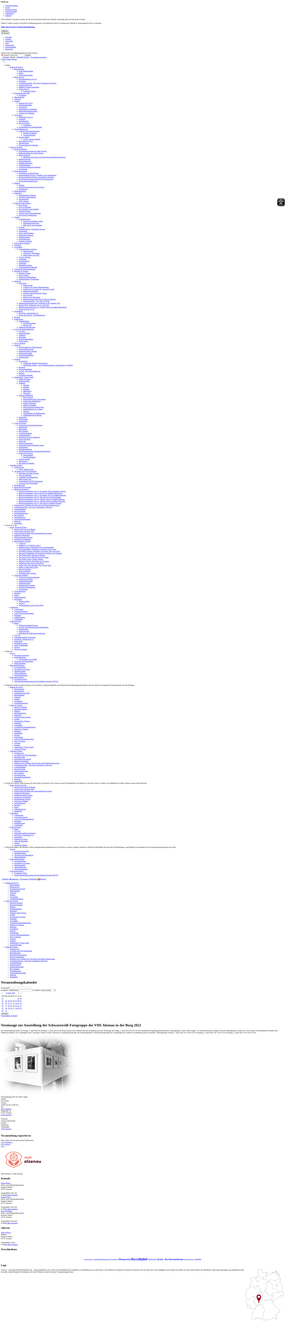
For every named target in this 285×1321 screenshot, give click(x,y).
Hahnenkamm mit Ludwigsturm (34, 399)
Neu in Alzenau (19, 343)
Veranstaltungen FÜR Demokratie (31, 481)
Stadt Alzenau (6, 1233)
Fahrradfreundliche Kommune (25, 637)
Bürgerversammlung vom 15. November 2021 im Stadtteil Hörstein (42, 495)
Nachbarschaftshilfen (26, 355)
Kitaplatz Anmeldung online (33, 221)
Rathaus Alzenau (25, 273)
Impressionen (28, 285)
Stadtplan (22, 335)
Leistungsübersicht (25, 85)
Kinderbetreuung (25, 219)
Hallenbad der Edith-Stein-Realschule (32, 633)
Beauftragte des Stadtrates (28, 109)
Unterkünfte (18, 619)
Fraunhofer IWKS (20, 679)
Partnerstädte (23, 419)
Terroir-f (26, 411)
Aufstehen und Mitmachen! (28, 477)
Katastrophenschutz (21, 513)
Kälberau (26, 389)
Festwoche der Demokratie (28, 483)
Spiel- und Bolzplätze (26, 233)
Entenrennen (23, 589)
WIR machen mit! (25, 479)
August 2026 (10, 993)
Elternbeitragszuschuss (31, 223)
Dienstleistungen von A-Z (28, 79)
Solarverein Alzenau (26, 453)
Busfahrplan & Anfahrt (27, 585)
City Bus (22, 331)
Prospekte (17, 615)
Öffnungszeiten (124, 1259)
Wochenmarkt (23, 199)
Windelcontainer (24, 237)
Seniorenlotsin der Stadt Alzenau (30, 347)
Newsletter (9, 41)
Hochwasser (23, 461)
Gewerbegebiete (20, 667)
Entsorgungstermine (26, 443)
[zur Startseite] (9, 59)
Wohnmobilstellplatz (26, 339)
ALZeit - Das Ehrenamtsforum (29, 371)
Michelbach (27, 391)
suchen (27, 55)
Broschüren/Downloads (22, 487)
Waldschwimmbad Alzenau (28, 625)
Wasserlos (26, 393)
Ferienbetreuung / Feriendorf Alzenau (32, 229)
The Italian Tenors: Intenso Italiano (31, 559)
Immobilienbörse (25, 165)
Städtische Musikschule (27, 327)
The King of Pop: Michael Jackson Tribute (34, 557)
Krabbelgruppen (24, 239)
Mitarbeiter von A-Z (26, 117)
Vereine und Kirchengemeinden (30, 213)
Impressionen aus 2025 (31, 255)
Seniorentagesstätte (25, 353)
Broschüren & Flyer (26, 141)
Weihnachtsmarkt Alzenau (23, 537)
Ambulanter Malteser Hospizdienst (35, 363)
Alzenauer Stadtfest (21, 575)
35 (2, 1008)
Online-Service (24, 89)
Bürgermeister (19, 69)
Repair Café (27, 325)
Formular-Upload (29, 91)
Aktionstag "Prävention (31, 253)
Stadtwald (22, 441)
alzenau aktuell (24, 137)
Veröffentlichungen (21, 129)
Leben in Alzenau (16, 147)
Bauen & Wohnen (20, 149)
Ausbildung (27, 125)
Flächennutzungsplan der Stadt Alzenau (33, 151)
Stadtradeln (18, 523)
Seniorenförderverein (26, 349)
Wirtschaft (8, 651)
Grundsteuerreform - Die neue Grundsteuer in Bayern (37, 83)
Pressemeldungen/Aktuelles (28, 145)
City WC (17, 635)
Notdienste (22, 263)
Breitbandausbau (20, 191)
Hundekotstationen (25, 449)
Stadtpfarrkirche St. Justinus (33, 409)
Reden (21, 73)
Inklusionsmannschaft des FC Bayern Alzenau (39, 299)
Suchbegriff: (5, 988)
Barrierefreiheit (10, 47)
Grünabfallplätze (24, 435)
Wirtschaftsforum (20, 673)
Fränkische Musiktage (22, 535)
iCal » (3, 1146)
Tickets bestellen (24, 571)
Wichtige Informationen (27, 587)
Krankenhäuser (24, 261)
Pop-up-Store (28, 295)
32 (2, 1001)
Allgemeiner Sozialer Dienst (29, 173)
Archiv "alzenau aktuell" (32, 139)
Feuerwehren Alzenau (22, 243)
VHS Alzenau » (6, 1129)
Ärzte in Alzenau (25, 257)
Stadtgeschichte (24, 381)
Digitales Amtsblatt (30, 133)
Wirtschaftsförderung (17, 665)
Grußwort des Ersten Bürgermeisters (36, 287)
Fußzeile (8, 16)
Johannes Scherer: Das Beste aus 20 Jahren (34, 561)
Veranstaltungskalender (38, 57)
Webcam (17, 521)
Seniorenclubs (24, 357)
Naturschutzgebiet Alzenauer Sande (31, 445)
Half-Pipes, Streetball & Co (24, 639)
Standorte (22, 119)
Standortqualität (19, 671)
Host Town (23, 283)
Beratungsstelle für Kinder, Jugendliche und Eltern (36, 177)
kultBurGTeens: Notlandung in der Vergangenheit (36, 547)
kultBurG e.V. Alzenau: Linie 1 (30, 545)
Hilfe (7, 43)
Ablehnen (5, 31)
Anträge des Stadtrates (26, 113)
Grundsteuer (23, 169)
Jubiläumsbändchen (26, 581)
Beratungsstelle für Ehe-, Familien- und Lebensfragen (37, 175)
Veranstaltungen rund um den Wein (31, 605)
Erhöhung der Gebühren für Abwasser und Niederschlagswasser (36, 505)
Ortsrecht (17, 99)
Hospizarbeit (23, 361)
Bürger (12, 57)
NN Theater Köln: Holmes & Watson (32, 555)
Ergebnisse (22, 95)
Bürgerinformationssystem (28, 111)
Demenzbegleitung (25, 369)
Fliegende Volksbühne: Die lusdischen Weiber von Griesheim (40, 553)
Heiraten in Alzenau (21, 271)
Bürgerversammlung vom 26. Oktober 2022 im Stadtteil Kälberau (42, 499)
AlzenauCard (19, 467)
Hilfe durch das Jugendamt (32, 225)
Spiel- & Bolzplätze (21, 645)
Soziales (17, 359)
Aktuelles (197, 1259)
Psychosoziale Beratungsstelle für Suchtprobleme (36, 179)
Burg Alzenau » (6, 1109)
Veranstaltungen (19, 591)
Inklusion (17, 281)
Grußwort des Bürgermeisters (29, 577)
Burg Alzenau (23, 275)
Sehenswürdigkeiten (26, 395)
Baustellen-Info (19, 485)
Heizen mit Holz (24, 439)
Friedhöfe (17, 245)
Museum (17, 593)
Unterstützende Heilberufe (28, 267)
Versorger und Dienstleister (23, 661)
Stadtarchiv (23, 417)
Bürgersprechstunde (26, 75)
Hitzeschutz (23, 429)
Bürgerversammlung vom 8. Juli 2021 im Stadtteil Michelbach (40, 493)
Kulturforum (23, 189)
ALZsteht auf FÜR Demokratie (25, 471)
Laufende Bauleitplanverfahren (30, 167)
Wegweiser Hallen (20, 649)
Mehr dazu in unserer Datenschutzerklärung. (18, 27)
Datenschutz (9, 45)
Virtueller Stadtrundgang (27, 197)
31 (2, 998)
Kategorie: (4, 990)
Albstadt (26, 385)
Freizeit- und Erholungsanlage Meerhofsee (34, 627)
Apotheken (22, 259)
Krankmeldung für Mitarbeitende (30, 127)
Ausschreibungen (29, 135)
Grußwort (22, 543)
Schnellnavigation (11, 6)
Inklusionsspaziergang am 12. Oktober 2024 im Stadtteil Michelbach (43, 307)
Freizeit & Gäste (11, 525)
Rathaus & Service (16, 67)
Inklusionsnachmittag (30, 291)
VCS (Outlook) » (7, 1142)
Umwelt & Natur (20, 423)
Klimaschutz (23, 427)
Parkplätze (22, 337)
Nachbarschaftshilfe (26, 375)
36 (2, 1011)
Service (12, 653)
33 (2, 1003)
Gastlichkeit (14, 607)
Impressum (9, 49)
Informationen (28, 455)
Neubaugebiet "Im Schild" (28, 659)
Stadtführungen (19, 617)
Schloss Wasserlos (29, 403)
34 (2, 1006)
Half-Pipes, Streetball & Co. (28, 313)
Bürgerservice (19, 77)
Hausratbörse (23, 447)
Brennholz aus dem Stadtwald (29, 437)
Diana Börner (5, 1183)
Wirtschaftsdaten (20, 663)
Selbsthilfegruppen (25, 265)
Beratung (22, 367)
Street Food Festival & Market (25, 529)
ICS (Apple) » (6, 1144)
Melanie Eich (5, 1197)
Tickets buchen (24, 631)
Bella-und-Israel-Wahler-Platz (33, 407)
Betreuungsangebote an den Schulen (31, 187)
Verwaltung (18, 115)
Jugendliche (18, 311)
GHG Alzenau (24, 201)
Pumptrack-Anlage (20, 643)
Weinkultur (18, 599)
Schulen (21, 185)
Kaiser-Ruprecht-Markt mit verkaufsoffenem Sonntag (33, 533)
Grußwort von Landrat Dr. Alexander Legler (38, 289)
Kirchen (17, 317)
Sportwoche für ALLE (27, 309)
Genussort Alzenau (21, 611)
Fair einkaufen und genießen (29, 209)
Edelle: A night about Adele (28, 567)
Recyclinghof (23, 431)
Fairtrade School (24, 211)
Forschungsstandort (16, 677)
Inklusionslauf (28, 251)
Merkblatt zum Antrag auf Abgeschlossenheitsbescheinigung (44, 157)
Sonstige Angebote (25, 241)
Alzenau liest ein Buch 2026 (24, 531)
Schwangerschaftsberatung (28, 181)
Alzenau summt (24, 459)
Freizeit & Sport (15, 621)
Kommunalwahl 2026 (22, 93)
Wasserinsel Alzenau (26, 235)
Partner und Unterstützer (31, 297)
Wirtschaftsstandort (21, 675)
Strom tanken (23, 341)
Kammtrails (18, 641)
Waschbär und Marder (26, 463)
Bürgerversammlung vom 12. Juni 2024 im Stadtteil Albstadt (40, 503)
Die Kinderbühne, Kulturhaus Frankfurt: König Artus (37, 549)
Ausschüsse (23, 107)
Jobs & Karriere (24, 123)
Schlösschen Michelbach (27, 277)
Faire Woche (23, 205)
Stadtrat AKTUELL (26, 103)
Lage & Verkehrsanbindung (24, 329)
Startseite (8, 37)
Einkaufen (17, 193)
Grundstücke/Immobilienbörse (25, 269)
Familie (16, 217)
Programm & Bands (26, 579)
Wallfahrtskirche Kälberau (32, 415)
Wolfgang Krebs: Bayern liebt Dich (31, 563)
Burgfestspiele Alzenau (22, 541)
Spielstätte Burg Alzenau (27, 573)
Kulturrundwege (20, 597)
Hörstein (26, 387)
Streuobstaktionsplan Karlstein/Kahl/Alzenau (34, 451)
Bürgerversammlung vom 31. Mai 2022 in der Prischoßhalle (40, 497)
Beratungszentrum (20, 171)
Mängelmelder (19, 97)
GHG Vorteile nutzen (26, 469)
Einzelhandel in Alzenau (27, 195)
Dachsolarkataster (25, 161)
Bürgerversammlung (21, 489)
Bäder (16, 623)
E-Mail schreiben (12, 1195)
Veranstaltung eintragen (9, 1016)
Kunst (16, 595)
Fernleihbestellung (29, 323)
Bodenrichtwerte (24, 159)
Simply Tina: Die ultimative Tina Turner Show (35, 565)
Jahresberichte (24, 143)
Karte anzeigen (6, 1115)
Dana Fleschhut (6, 1211)
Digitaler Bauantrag (26, 163)
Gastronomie (18, 609)
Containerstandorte (25, 433)
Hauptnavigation (11, 10)
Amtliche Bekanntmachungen (29, 131)
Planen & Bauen (24, 155)
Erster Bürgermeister (26, 71)
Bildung (17, 183)
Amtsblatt (97, 1259)
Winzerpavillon (24, 601)
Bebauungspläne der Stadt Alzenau (31, 153)
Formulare (22, 81)
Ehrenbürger (23, 421)
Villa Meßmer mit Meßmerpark (34, 413)
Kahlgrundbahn (24, 333)
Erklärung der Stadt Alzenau (29, 473)
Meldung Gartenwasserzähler (29, 87)
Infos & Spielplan (25, 569)
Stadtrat (17, 101)
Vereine (17, 647)
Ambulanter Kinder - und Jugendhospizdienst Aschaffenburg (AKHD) (48, 365)
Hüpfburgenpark (24, 583)
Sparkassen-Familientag (22, 539)
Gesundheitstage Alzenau (28, 249)
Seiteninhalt (9, 14)
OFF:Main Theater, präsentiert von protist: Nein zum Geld (39, 551)
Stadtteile (22, 383)
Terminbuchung (19, 517)
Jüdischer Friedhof (29, 405)
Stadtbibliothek (24, 321)
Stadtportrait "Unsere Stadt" (24, 377)
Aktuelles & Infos (22, 57)
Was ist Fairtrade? (25, 207)
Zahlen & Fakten (25, 379)
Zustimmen (5, 33)
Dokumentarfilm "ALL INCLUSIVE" (36, 301)
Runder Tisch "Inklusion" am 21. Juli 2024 (34, 305)
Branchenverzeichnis (21, 655)
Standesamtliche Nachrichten (29, 279)
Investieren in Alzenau (22, 669)
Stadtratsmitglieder (25, 105)
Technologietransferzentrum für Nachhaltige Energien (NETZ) (36, 681)
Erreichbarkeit (24, 121)
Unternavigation (11, 12)
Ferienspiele (23, 231)
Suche (7, 8)
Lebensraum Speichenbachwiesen (31, 425)
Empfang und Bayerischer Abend (35, 293)
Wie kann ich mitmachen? (28, 215)
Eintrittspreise (23, 629)
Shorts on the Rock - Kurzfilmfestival (32, 315)
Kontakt (8, 39)
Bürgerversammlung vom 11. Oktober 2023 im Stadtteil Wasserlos (42, 501)
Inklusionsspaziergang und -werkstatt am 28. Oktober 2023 (39, 303)
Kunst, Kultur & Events (18, 527)
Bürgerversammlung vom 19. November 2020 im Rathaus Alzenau (42, 491)
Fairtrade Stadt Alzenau (22, 203)
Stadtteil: (37, 990)
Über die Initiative (25, 475)
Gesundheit (18, 247)
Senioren (17, 345)
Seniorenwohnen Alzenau (28, 351)
